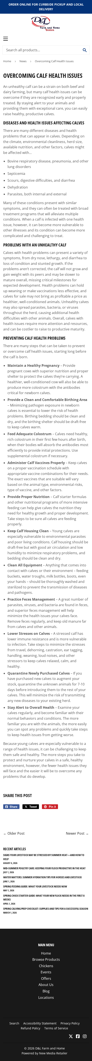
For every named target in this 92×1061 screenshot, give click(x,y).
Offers (46, 978)
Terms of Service (56, 1028)
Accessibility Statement (39, 1023)
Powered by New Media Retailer (44, 1053)
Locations (46, 997)
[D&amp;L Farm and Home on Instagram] (85, 1036)
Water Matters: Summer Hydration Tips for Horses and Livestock (42, 877)
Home (7, 61)
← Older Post (14, 833)
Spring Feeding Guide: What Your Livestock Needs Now (35, 886)
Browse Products (46, 959)
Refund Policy (30, 1028)
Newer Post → (77, 833)
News (23, 61)
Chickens (46, 966)
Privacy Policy (70, 1023)
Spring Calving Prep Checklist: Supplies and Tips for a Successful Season (45, 909)
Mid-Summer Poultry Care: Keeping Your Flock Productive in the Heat (44, 868)
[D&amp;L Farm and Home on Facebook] (78, 1036)
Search (14, 1023)
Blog (46, 991)
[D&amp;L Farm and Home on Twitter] (71, 1036)
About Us (46, 984)
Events (46, 972)
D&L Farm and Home (50, 1048)
